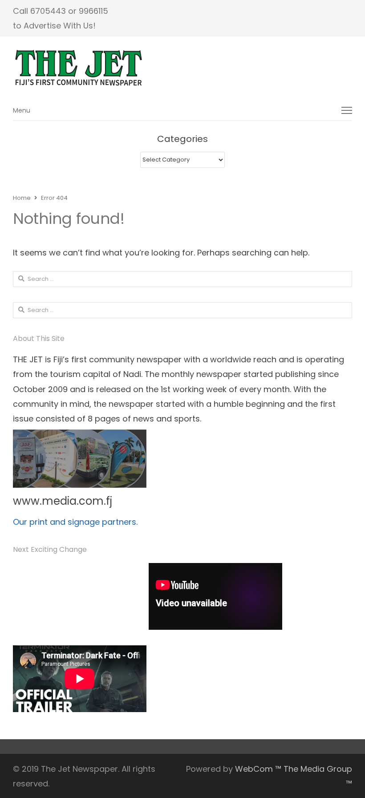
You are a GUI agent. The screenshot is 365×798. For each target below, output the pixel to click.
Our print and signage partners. (75, 521)
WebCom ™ (258, 768)
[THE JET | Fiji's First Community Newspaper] (183, 68)
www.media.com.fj (62, 501)
